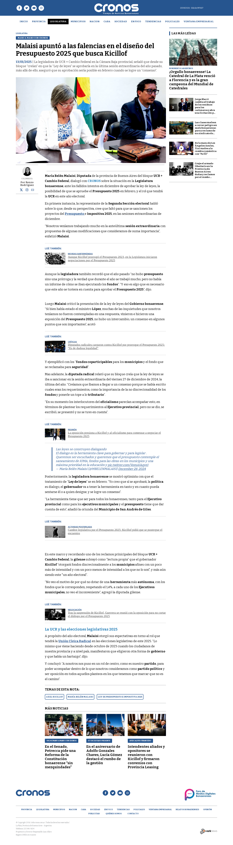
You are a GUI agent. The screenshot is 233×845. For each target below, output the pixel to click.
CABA (107, 21)
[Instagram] (27, 189)
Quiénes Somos (114, 814)
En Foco (136, 21)
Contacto (133, 814)
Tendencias (153, 21)
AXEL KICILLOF (54, 697)
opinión (207, 809)
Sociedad (120, 21)
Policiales (172, 21)
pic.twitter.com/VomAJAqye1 (128, 465)
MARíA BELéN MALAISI (80, 697)
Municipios (78, 21)
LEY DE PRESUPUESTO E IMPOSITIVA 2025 (120, 697)
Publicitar (94, 814)
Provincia (39, 21)
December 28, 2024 (132, 469)
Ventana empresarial (199, 21)
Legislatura (58, 21)
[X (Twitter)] (21, 190)
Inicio (24, 21)
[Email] (32, 190)
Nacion (94, 21)
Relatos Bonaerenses (187, 809)
